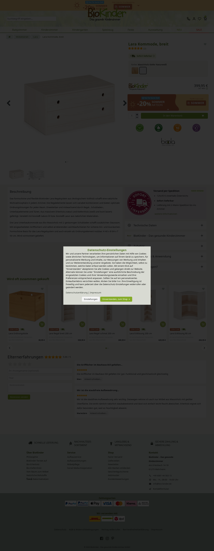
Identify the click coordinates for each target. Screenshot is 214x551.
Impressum (95, 292)
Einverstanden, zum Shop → (116, 299)
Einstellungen (91, 299)
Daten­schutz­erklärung (77, 292)
